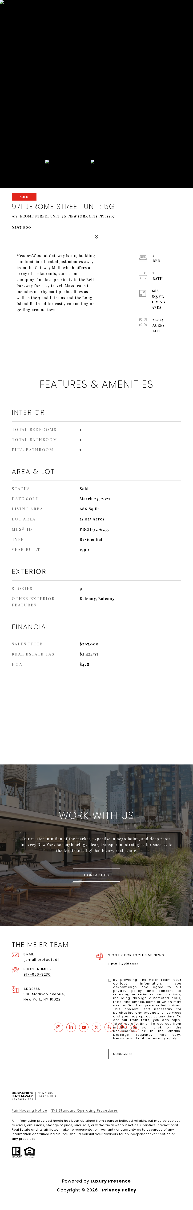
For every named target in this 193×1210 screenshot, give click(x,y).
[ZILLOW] (134, 1027)
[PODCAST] (122, 1027)
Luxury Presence (111, 1181)
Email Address (123, 964)
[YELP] (109, 1027)
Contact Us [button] (96, 875)
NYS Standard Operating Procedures (84, 1110)
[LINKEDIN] (71, 1027)
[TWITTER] (96, 1027)
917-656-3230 (37, 974)
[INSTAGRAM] (58, 1027)
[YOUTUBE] (83, 1027)
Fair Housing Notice (29, 1110)
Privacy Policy (127, 991)
